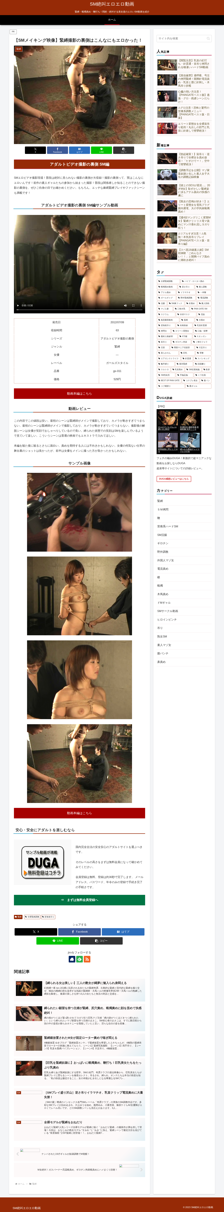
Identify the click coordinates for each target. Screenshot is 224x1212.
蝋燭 (160, 585)
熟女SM (162, 636)
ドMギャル (164, 602)
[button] (123, 150)
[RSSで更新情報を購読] (87, 959)
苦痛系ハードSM (167, 526)
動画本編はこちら (79, 393)
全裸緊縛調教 (33, 917)
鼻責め (161, 662)
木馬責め (162, 594)
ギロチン (162, 543)
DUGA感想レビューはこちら (174, 478)
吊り (160, 628)
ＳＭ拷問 (162, 509)
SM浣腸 (162, 535)
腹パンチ (162, 653)
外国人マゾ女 (165, 560)
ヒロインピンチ (167, 619)
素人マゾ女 (164, 645)
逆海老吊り (49, 917)
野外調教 (162, 551)
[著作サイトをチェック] (72, 959)
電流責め (162, 568)
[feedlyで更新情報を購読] (79, 959)
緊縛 (19, 917)
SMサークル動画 (167, 611)
